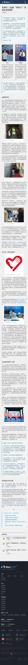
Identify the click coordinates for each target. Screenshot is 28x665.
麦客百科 (3, 626)
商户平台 (3, 580)
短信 (21, 576)
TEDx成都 (3, 615)
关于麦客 (3, 630)
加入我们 (18, 630)
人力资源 (3, 589)
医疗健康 (3, 591)
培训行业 (3, 587)
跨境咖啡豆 (16, 615)
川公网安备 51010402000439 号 (18, 653)
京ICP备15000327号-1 (5, 653)
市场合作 (10, 630)
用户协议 (25, 630)
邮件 (15, 576)
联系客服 (8, 626)
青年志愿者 (10, 615)
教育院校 (3, 585)
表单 (2, 576)
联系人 (9, 576)
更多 (2, 593)
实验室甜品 (23, 615)
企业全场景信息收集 (5, 621)
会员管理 (3, 578)
